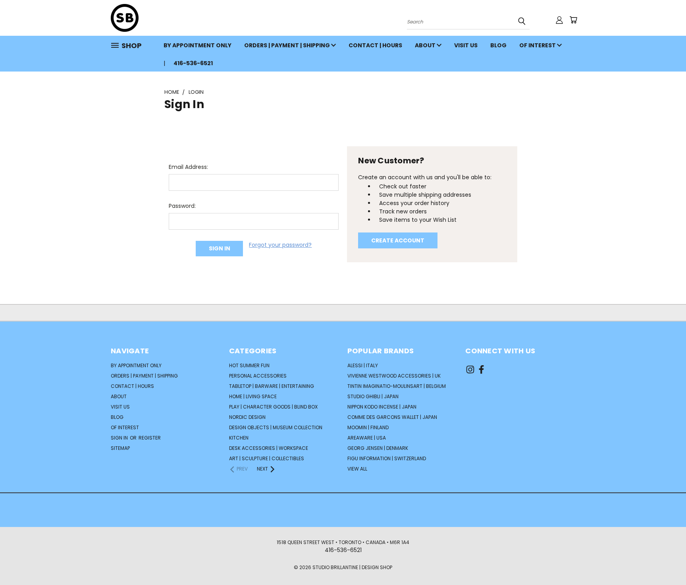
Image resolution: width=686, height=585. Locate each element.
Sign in (120, 437)
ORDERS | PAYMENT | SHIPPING (287, 45)
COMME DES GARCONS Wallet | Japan (392, 417)
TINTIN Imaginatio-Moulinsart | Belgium (396, 386)
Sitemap (120, 448)
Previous (665, 560)
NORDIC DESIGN (247, 417)
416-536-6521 (193, 63)
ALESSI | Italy (362, 365)
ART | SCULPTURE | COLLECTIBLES (266, 458)
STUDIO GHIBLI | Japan (373, 396)
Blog (498, 45)
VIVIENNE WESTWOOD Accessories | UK (394, 375)
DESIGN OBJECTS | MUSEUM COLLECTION (275, 427)
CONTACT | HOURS (375, 45)
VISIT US (466, 45)
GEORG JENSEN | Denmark (377, 448)
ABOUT (426, 45)
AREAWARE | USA (366, 437)
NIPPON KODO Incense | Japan (381, 406)
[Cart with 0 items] (573, 20)
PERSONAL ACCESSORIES (258, 375)
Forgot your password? (280, 245)
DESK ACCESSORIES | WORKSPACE (268, 448)
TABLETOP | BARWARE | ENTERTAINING (271, 386)
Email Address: (188, 167)
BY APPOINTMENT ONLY (197, 45)
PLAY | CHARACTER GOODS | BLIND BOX (273, 406)
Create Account (397, 240)
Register (150, 437)
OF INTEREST (538, 45)
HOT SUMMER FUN (249, 365)
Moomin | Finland (368, 427)
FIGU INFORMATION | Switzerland (386, 458)
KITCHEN (239, 437)
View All (357, 468)
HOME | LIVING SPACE (253, 396)
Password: (182, 206)
